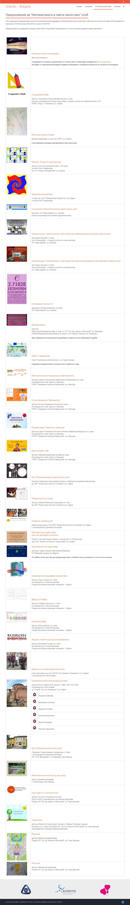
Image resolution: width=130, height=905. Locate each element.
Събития (117, 6)
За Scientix (88, 6)
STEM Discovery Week (103, 6)
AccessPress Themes (55, 902)
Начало (79, 6)
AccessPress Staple (39, 902)
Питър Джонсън (105, 62)
